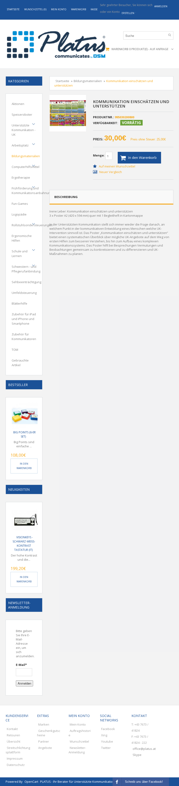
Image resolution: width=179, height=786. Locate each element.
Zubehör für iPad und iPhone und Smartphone (24, 319)
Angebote (45, 748)
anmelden (160, 6)
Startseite (13, 9)
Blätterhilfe (19, 303)
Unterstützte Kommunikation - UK (23, 130)
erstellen (128, 13)
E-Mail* (21, 665)
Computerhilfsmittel (25, 167)
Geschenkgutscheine (48, 733)
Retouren (13, 735)
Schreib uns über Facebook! (144, 781)
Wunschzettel (79, 741)
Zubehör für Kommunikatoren (24, 336)
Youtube (107, 741)
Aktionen (18, 104)
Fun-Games (20, 204)
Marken (43, 724)
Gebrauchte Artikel (20, 362)
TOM (15, 350)
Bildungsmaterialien (26, 156)
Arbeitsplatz (20, 145)
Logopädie (19, 214)
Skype (137, 755)
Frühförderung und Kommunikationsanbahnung (32, 190)
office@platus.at (144, 749)
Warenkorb (78, 9)
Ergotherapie (21, 177)
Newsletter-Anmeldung (77, 750)
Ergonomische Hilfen (22, 238)
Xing (104, 735)
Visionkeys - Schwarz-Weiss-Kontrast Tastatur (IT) (24, 543)
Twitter (106, 748)
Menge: (99, 155)
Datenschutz (16, 765)
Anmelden (24, 683)
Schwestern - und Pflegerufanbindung (26, 268)
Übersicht (13, 741)
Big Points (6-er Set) (24, 434)
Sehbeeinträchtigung (26, 282)
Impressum (15, 758)
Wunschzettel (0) (35, 9)
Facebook (108, 729)
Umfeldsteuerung (24, 293)
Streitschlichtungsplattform (18, 750)
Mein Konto (58, 9)
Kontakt (12, 729)
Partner (43, 741)
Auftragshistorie (80, 733)
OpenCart (31, 781)
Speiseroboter (22, 114)
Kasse (94, 9)
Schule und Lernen (20, 253)
